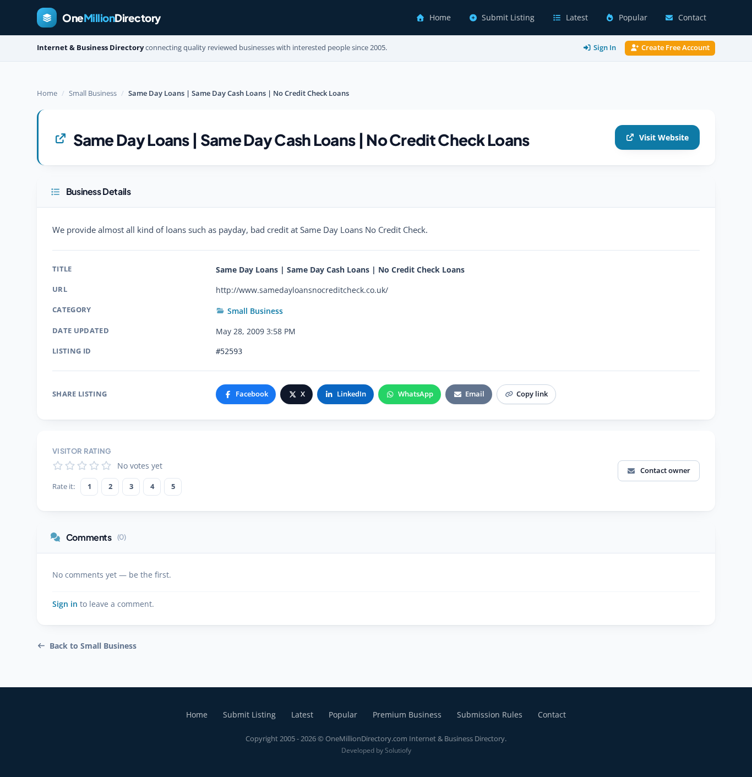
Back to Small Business (93, 646)
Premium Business (407, 714)
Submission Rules (489, 714)
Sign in (65, 604)
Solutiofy (398, 750)
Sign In (604, 47)
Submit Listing (508, 18)
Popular (633, 18)
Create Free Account (675, 47)
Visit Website (664, 137)
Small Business (93, 93)
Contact (692, 18)
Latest (577, 18)
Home (440, 18)
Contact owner (665, 470)
